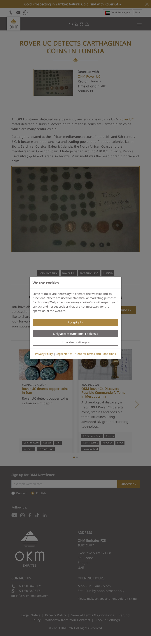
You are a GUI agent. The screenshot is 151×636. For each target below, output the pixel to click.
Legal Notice (64, 354)
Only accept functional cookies (74, 334)
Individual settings (74, 342)
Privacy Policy (44, 354)
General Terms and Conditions (95, 354)
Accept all (74, 322)
